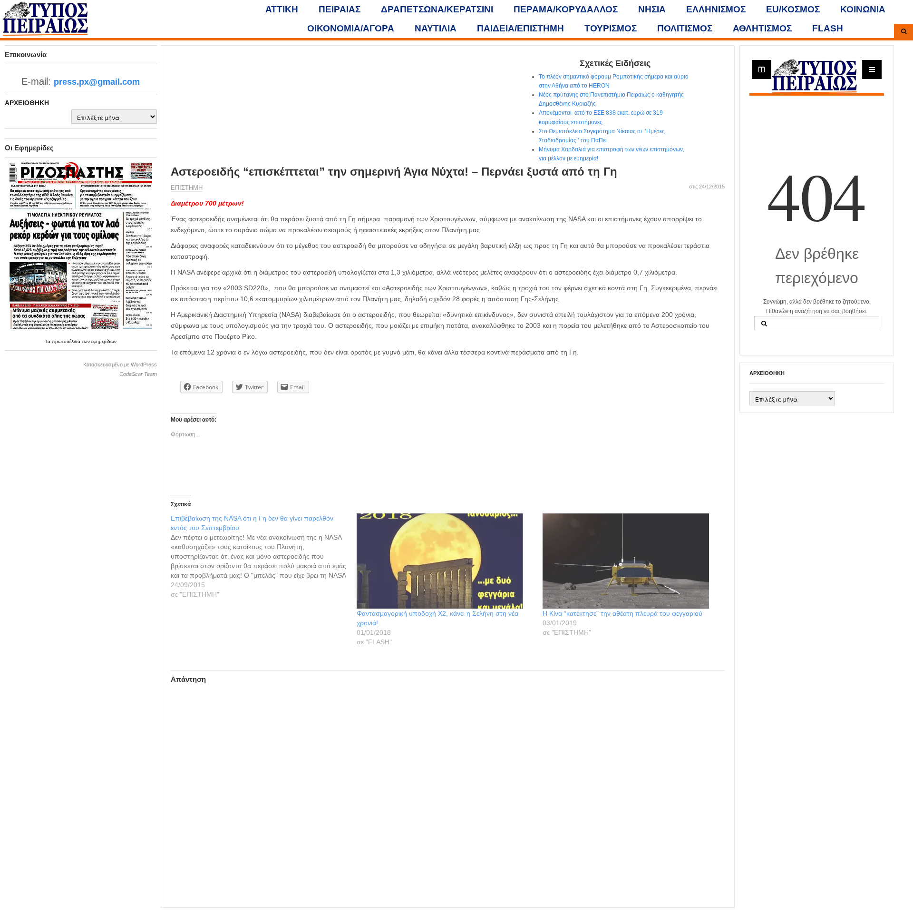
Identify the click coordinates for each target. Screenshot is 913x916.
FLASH (827, 28)
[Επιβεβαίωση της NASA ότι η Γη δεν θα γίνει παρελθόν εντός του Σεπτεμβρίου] (264, 556)
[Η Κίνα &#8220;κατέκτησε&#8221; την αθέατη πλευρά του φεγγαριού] (631, 561)
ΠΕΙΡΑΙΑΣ (339, 9)
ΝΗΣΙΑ (652, 9)
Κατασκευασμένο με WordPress (120, 364)
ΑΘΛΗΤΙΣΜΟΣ (762, 28)
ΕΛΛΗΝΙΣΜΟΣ (716, 9)
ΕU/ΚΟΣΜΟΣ (793, 9)
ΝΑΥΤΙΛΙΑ (435, 28)
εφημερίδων (104, 341)
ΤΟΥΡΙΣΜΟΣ (610, 28)
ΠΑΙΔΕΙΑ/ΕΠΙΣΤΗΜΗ (520, 28)
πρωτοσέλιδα (67, 341)
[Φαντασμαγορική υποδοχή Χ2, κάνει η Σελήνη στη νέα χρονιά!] (445, 561)
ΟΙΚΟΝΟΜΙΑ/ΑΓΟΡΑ (350, 28)
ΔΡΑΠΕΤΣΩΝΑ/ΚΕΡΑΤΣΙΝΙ (437, 9)
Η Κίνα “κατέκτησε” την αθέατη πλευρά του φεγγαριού (622, 613)
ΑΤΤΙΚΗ (281, 9)
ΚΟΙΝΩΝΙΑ (862, 9)
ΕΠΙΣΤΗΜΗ (187, 187)
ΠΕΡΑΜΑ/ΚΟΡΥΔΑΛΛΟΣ (566, 9)
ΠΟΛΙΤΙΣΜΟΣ (684, 28)
